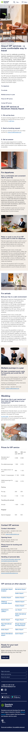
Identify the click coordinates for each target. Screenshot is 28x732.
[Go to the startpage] (7, 705)
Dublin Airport (19, 593)
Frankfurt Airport (6, 597)
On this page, (5, 416)
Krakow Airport (19, 606)
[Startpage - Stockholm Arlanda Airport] (5, 2)
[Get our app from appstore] (5, 697)
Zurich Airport (19, 633)
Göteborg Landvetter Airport (6, 602)
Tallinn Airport (19, 629)
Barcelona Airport (20, 589)
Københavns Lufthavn (4, 610)
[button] (24, 2)
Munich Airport (5, 619)
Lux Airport (18, 610)
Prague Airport (19, 619)
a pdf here (11, 121)
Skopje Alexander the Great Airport (20, 624)
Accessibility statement (19, 727)
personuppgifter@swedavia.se (9, 573)
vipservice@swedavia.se (14, 132)
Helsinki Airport (19, 601)
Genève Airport (19, 597)
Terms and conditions (6, 727)
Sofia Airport (5, 629)
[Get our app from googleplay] (15, 697)
